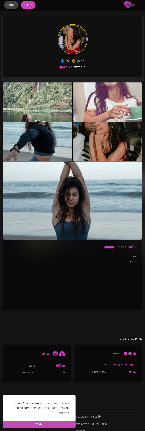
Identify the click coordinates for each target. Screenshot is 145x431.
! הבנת (39, 424)
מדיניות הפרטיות (80, 424)
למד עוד (64, 413)
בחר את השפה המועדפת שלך (80, 417)
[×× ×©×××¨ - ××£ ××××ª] (129, 4)
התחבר (11, 5)
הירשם (28, 5)
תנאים (95, 424)
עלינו (104, 424)
